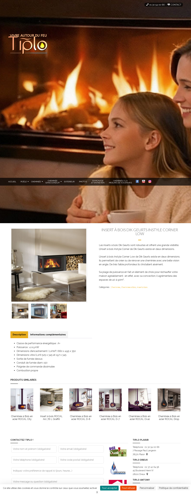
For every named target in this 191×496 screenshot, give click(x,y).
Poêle (24, 181)
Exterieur (69, 181)
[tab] (19, 334)
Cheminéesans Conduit (52, 182)
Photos (83, 181)
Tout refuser (128, 488)
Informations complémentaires (48, 334)
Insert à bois (142, 287)
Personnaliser (147, 488)
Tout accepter (109, 488)
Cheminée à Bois (128, 287)
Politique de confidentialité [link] (173, 488)
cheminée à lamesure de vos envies (120, 182)
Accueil (12, 181)
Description (19, 334)
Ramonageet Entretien (97, 182)
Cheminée (36, 181)
